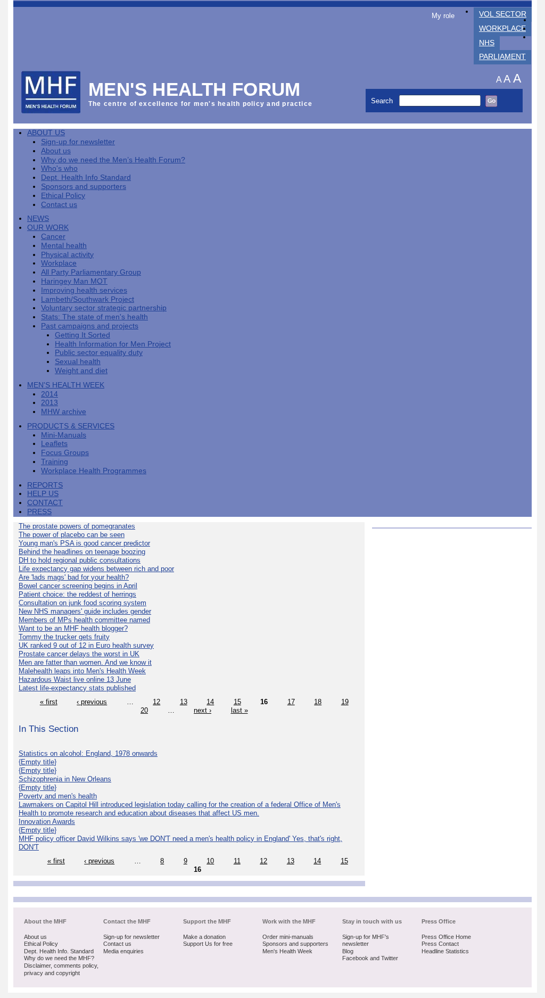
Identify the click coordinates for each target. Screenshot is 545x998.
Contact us (59, 205)
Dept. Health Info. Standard (59, 951)
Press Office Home (446, 937)
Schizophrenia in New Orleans (65, 779)
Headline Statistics (445, 951)
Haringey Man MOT (74, 281)
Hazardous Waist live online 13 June (75, 679)
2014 (49, 394)
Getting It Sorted (82, 335)
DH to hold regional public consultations (80, 560)
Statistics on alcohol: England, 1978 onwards (88, 753)
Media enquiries (123, 951)
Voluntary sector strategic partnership (104, 308)
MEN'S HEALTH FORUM (194, 89)
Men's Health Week (65, 385)
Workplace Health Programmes (93, 471)
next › (202, 710)
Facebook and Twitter (370, 958)
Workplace (502, 28)
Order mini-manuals (287, 937)
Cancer (53, 237)
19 (345, 702)
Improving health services (84, 290)
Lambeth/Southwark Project (87, 299)
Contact (45, 503)
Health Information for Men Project (113, 344)
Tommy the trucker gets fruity (64, 637)
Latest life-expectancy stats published (77, 688)
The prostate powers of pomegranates (77, 526)
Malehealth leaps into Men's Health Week (82, 671)
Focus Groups (65, 453)
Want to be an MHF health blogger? (73, 628)
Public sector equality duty (99, 353)
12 (156, 702)
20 (144, 710)
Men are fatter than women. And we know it (85, 662)
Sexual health (78, 362)
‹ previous (92, 702)
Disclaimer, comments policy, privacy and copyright (61, 969)
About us (56, 151)
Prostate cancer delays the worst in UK (79, 654)
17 (291, 702)
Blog (347, 951)
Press (39, 512)
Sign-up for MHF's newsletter (365, 940)
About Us (46, 133)
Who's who (59, 168)
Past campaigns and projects (89, 326)
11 (237, 861)
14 (210, 702)
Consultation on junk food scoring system (82, 603)
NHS (486, 43)
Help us (43, 494)
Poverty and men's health (58, 796)
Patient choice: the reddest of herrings (77, 594)
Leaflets (54, 444)
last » (239, 710)
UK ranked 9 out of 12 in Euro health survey (86, 645)
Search (383, 101)
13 (183, 702)
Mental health (64, 246)
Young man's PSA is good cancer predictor (84, 543)
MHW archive (63, 412)
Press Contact (440, 944)
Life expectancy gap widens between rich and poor (96, 569)
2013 (49, 403)
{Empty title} (37, 762)
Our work (48, 228)
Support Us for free (208, 944)
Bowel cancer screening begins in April (78, 586)
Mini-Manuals (63, 435)
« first (48, 702)
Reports (45, 485)
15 (237, 702)
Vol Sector (502, 14)
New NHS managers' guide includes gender (85, 611)
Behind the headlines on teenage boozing (82, 552)
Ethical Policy (63, 196)
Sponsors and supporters (83, 187)
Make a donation (204, 937)
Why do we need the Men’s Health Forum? (113, 160)
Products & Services (70, 426)
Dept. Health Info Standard (86, 178)
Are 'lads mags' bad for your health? (74, 577)
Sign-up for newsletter (78, 142)
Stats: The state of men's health (94, 317)
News (38, 218)
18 (317, 702)
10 (210, 861)
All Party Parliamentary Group (91, 272)
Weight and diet (81, 371)
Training (54, 462)
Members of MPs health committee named (84, 620)
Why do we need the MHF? (59, 958)
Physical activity (67, 255)
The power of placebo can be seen (72, 535)
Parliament (502, 57)
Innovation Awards (47, 822)
